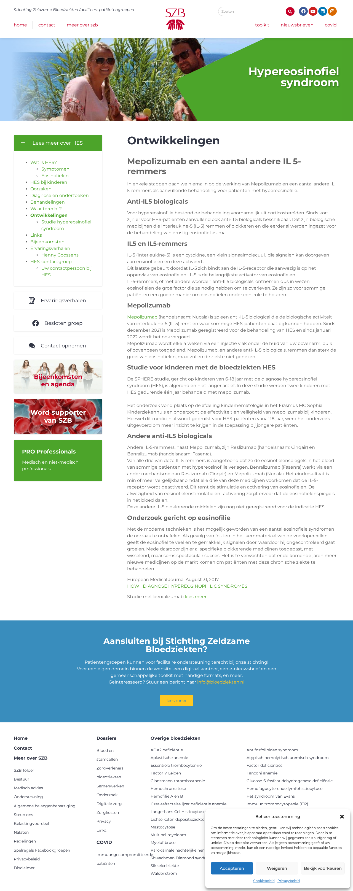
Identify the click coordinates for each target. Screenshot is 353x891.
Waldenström (164, 873)
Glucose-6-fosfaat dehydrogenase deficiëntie (290, 780)
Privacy (104, 821)
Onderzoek (107, 794)
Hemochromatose (168, 788)
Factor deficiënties (264, 765)
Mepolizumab (142, 317)
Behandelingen (47, 202)
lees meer (196, 596)
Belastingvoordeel (31, 823)
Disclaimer (24, 867)
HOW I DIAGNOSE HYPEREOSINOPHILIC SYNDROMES (187, 586)
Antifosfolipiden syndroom (272, 749)
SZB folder (24, 770)
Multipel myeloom (168, 834)
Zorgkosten (108, 812)
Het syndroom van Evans (271, 796)
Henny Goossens (60, 255)
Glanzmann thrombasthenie (178, 780)
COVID (331, 25)
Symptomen (55, 169)
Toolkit (262, 25)
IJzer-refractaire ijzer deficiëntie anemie (188, 803)
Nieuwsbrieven (297, 25)
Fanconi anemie (262, 773)
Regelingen (25, 841)
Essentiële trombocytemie (176, 765)
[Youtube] (313, 11)
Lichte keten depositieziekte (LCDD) (185, 819)
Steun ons (23, 814)
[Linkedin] (322, 11)
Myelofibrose (163, 842)
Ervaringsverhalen (50, 248)
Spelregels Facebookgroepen (42, 850)
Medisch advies (28, 787)
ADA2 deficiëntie (167, 749)
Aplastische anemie (169, 757)
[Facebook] (303, 11)
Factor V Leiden (166, 773)
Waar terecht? (46, 208)
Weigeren (277, 868)
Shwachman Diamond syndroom (183, 857)
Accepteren (232, 868)
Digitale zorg (109, 803)
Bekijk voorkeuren (323, 868)
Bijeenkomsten (47, 241)
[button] (342, 816)
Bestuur (21, 779)
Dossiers (106, 738)
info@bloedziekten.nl (220, 682)
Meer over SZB (82, 25)
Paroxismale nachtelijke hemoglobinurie (190, 850)
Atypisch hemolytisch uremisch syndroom (288, 757)
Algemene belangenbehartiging (45, 805)
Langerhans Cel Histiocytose (178, 811)
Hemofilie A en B (167, 796)
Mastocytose (163, 827)
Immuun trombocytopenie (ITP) (277, 803)
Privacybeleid (288, 881)
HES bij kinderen (48, 182)
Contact (46, 25)
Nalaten (21, 832)
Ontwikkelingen (49, 215)
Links (36, 235)
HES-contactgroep (51, 261)
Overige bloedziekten (175, 738)
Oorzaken (41, 188)
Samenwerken (110, 786)
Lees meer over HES (58, 143)
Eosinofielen (55, 175)
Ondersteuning (28, 796)
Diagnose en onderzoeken (59, 195)
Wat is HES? (43, 162)
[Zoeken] (290, 11)
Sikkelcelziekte (165, 865)
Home (20, 25)
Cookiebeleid (264, 881)
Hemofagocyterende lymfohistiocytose (284, 788)
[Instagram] (332, 11)
